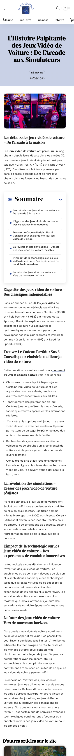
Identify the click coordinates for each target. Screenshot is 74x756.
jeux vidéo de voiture (22, 151)
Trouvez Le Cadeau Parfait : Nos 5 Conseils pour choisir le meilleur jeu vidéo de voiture (34, 235)
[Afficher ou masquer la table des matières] (52, 199)
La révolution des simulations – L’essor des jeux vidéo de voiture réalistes (36, 248)
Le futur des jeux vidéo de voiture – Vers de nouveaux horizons (34, 274)
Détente (37, 72)
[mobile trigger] (7, 8)
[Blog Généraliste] (26, 8)
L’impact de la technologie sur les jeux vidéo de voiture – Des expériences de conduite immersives (36, 261)
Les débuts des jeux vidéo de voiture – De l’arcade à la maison (36, 212)
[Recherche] (57, 8)
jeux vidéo (48, 303)
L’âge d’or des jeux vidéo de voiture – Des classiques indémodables (35, 223)
